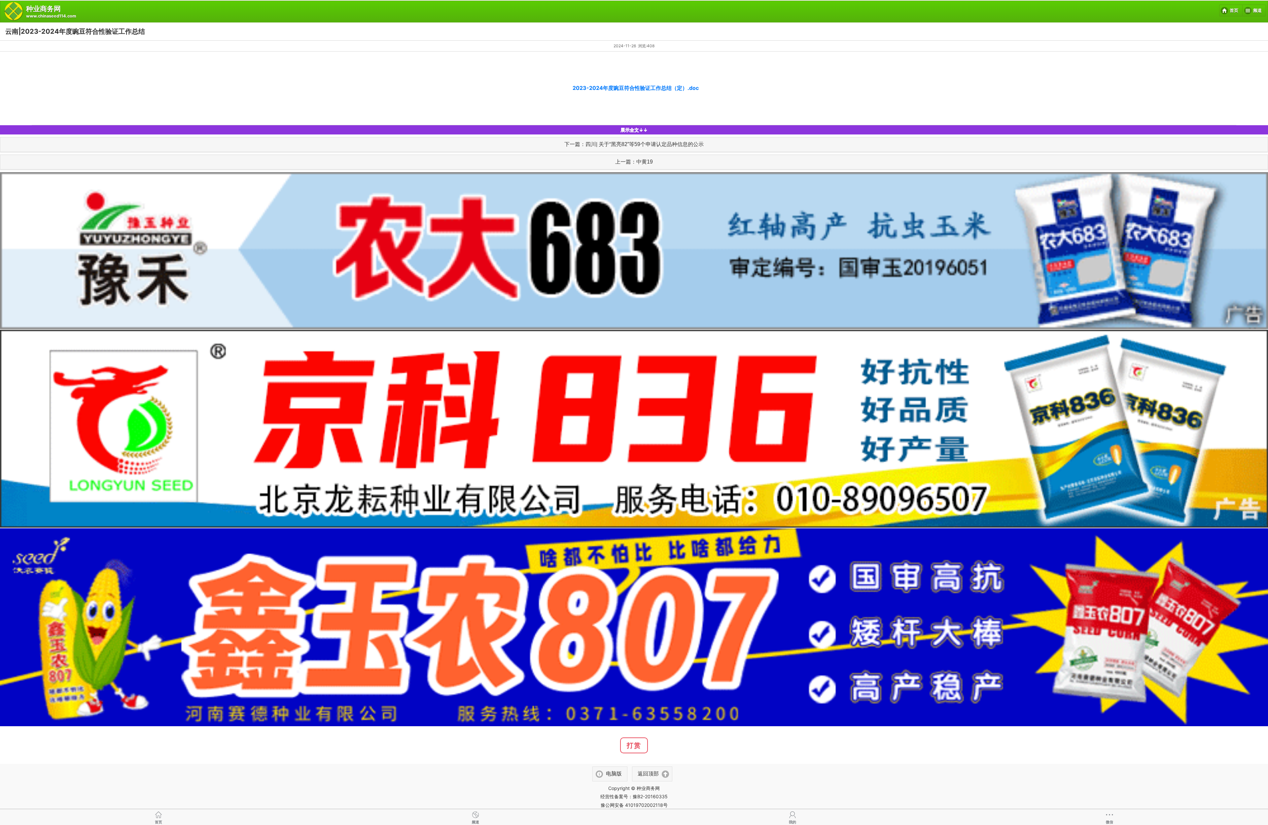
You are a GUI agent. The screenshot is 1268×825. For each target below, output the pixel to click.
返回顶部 (648, 773)
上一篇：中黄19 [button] (634, 162)
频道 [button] (1257, 10)
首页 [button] (1234, 10)
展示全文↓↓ (634, 129)
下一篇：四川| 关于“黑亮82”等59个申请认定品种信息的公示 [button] (634, 144)
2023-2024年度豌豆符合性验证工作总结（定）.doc (635, 88)
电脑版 (614, 773)
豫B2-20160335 (650, 796)
